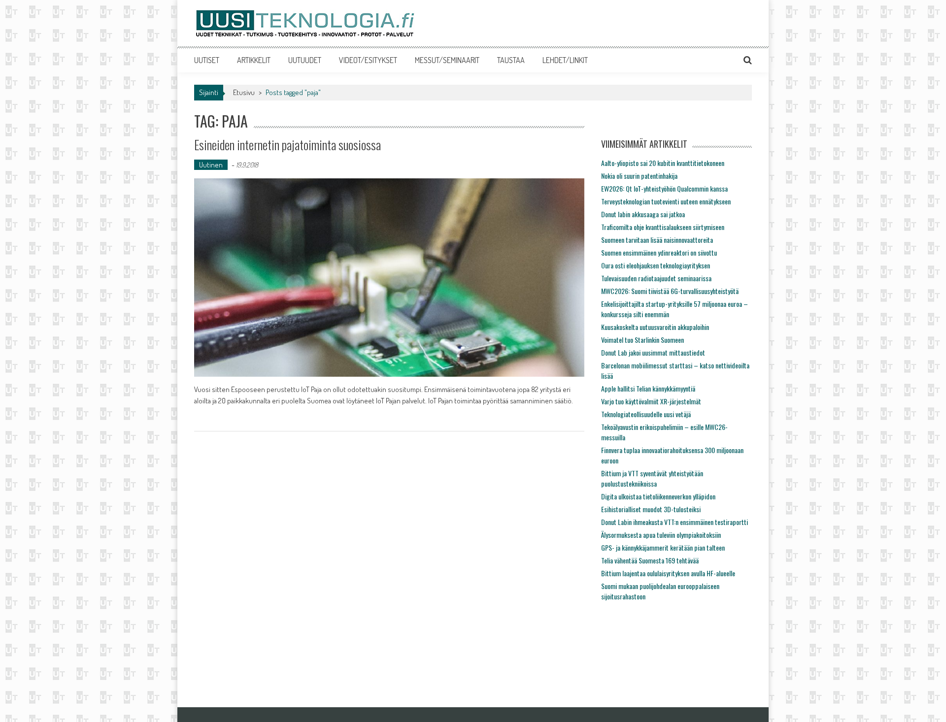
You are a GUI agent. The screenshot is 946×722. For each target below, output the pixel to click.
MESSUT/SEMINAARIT (447, 60)
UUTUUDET (304, 60)
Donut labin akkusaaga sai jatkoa (643, 214)
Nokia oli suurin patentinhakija (639, 175)
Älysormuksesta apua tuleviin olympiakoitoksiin (661, 534)
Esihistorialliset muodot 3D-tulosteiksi (651, 509)
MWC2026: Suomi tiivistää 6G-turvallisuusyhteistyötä (670, 291)
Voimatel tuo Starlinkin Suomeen (642, 339)
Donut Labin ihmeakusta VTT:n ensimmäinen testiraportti (674, 522)
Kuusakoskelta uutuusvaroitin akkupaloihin (655, 327)
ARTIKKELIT (253, 60)
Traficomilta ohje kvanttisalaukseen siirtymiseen (662, 227)
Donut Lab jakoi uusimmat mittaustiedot (653, 352)
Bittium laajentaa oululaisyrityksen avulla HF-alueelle (668, 573)
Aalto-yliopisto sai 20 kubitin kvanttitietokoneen (662, 163)
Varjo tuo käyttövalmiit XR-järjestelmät (651, 401)
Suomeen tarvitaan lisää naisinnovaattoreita (657, 239)
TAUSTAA (511, 60)
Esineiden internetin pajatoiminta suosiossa (287, 144)
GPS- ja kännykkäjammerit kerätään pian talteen (663, 547)
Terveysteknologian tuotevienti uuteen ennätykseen (666, 201)
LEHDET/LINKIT (565, 60)
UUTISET (206, 60)
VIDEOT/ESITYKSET (368, 60)
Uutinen (211, 164)
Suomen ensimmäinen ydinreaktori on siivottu (659, 252)
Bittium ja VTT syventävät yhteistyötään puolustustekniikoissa (652, 478)
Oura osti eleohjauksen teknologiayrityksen (655, 265)
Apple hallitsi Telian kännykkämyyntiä (648, 388)
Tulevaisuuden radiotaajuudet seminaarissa (656, 278)
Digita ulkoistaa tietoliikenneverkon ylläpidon (658, 496)
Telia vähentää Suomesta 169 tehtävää (650, 560)
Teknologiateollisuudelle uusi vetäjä (646, 414)
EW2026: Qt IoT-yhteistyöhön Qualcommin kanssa (664, 188)
